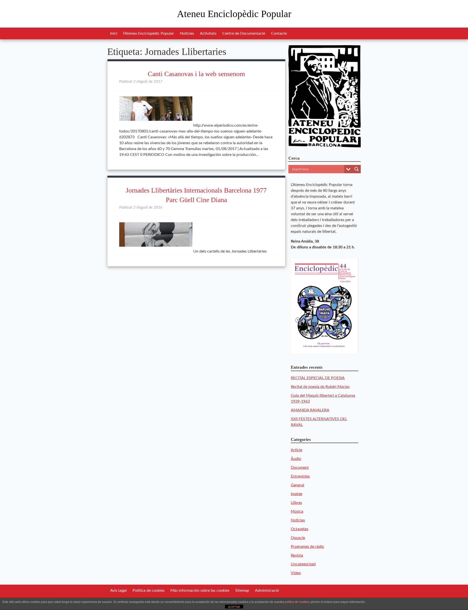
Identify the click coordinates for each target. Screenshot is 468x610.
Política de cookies (149, 590)
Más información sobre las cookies (199, 590)
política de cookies (297, 602)
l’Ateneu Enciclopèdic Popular (148, 33)
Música (297, 511)
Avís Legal (118, 590)
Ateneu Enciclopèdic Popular (234, 13)
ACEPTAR (234, 606)
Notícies (187, 33)
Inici (113, 33)
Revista (297, 555)
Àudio (296, 459)
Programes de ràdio (307, 547)
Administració (267, 590)
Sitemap (242, 590)
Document (300, 467)
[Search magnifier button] (356, 169)
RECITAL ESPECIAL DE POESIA (318, 378)
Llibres (296, 503)
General (297, 485)
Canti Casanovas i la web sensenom (196, 74)
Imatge (296, 494)
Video (296, 573)
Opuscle (298, 538)
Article (296, 450)
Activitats (208, 33)
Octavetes (299, 529)
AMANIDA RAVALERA (310, 410)
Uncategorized (303, 564)
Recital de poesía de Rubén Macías (320, 387)
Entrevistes (300, 476)
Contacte (279, 33)
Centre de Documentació (243, 33)
